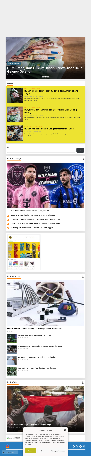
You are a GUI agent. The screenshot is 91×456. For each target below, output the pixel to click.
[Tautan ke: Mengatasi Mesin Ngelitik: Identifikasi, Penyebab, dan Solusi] (12, 349)
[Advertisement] (45, 18)
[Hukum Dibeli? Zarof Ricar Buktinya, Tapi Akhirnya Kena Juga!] (38, 101)
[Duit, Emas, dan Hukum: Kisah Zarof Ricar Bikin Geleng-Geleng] (29, 119)
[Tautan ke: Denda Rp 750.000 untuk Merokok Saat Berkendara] (12, 360)
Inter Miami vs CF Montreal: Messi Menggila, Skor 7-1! (30, 211)
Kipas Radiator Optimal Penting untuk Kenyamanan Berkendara (34, 328)
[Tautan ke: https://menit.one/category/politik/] (82, 382)
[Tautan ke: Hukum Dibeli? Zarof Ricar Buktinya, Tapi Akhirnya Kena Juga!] (15, 95)
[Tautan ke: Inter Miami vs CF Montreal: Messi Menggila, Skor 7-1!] (45, 185)
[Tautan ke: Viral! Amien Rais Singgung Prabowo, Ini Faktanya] (45, 409)
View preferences (58, 451)
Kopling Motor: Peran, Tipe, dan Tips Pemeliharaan (37, 368)
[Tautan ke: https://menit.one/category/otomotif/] (82, 276)
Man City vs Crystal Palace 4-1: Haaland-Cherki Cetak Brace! (33, 215)
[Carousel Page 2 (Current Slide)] (45, 76)
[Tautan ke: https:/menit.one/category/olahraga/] (82, 159)
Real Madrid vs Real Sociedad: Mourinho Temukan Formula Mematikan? (37, 223)
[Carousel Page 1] (43, 76)
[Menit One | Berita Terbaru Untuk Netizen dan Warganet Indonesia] (7, 446)
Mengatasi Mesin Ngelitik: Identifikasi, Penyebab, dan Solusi (40, 346)
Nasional (17, 63)
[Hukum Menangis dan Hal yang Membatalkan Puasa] (36, 136)
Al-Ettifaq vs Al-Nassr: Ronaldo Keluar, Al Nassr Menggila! (32, 228)
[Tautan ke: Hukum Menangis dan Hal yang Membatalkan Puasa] (15, 133)
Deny (43, 451)
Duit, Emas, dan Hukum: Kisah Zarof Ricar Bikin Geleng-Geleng (44, 69)
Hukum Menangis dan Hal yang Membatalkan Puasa (49, 128)
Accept (30, 451)
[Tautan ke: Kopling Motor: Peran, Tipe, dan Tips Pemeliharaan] (12, 371)
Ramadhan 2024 (37, 126)
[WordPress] (80, 446)
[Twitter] (77, 446)
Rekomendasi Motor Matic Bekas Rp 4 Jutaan (35, 335)
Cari (8, 147)
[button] (65, 430)
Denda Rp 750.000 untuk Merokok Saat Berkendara (37, 357)
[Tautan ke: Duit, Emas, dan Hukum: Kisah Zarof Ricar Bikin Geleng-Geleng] (45, 58)
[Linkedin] (84, 446)
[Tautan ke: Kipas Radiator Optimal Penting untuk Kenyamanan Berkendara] (45, 303)
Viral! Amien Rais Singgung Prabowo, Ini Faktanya (30, 424)
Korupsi (31, 89)
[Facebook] (73, 446)
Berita (10, 63)
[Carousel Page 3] (48, 76)
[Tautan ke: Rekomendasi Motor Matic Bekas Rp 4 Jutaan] (12, 339)
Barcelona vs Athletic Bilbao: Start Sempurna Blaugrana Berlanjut (35, 219)
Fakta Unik (27, 126)
